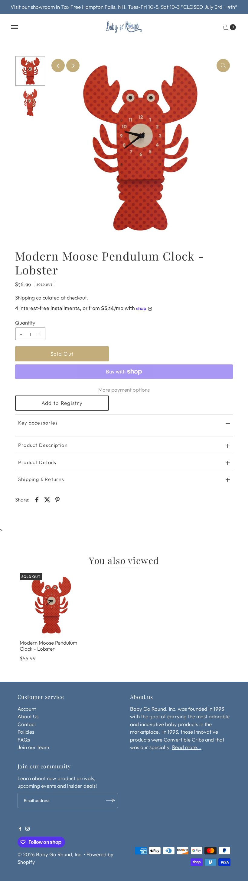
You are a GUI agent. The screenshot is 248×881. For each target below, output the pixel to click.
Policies (26, 732)
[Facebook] (20, 829)
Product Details (37, 462)
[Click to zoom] (223, 65)
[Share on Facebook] (36, 499)
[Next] (73, 65)
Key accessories (38, 423)
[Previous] (58, 65)
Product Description (43, 445)
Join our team (33, 747)
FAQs (24, 739)
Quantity (25, 322)
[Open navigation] (14, 27)
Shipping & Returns (41, 479)
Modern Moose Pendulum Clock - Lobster (48, 645)
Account (27, 709)
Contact (27, 724)
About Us (28, 716)
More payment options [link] (124, 389)
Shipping (25, 297)
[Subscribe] (110, 800)
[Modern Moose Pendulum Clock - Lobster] (51, 605)
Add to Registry (62, 403)
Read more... (186, 747)
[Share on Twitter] (47, 499)
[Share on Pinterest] (57, 499)
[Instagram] (27, 829)
